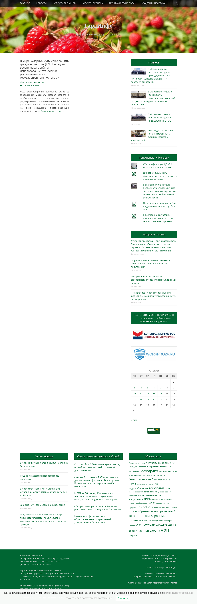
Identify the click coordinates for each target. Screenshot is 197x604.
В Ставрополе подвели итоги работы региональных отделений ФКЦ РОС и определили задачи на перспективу (153, 98)
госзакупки (156, 488)
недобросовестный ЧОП (145, 503)
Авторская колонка (154, 234)
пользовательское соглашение (94, 598)
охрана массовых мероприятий (164, 507)
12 (147, 393)
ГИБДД (132, 466)
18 (141, 399)
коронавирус (165, 491)
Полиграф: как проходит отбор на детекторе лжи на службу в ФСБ (159, 206)
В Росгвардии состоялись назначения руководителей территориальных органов (158, 218)
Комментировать (30, 85)
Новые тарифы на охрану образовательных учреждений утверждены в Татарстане (92, 519)
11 (141, 393)
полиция (147, 520)
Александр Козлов (137, 463)
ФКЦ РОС (167, 471)
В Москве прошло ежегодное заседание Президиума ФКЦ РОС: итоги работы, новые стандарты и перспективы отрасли (151, 75)
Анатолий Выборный (158, 463)
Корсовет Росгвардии (158, 467)
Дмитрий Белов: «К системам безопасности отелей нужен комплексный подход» (153, 279)
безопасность (140, 479)
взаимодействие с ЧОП (147, 484)
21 (160, 399)
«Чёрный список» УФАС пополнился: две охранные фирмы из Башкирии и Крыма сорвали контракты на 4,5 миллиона (96, 481)
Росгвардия (148, 470)
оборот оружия (162, 503)
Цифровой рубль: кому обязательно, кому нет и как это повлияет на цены (160, 176)
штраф (133, 535)
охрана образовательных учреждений (152, 511)
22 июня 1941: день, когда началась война (42, 504)
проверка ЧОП (135, 525)
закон (167, 488)
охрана (144, 506)
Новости (40, 82)
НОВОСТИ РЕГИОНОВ (64, 3)
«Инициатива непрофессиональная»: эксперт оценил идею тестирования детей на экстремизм (153, 296)
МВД (170, 466)
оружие (133, 507)
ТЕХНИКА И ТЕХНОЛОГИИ (122, 3)
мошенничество (152, 495)
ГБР (173, 463)
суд (161, 524)
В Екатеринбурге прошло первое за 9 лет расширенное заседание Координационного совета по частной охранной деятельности (159, 191)
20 (154, 399)
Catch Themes (170, 582)
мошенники (135, 495)
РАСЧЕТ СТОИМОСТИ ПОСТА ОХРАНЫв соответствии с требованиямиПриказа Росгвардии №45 (154, 318)
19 (147, 399)
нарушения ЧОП (139, 499)
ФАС (161, 471)
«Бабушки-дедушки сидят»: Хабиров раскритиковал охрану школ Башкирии (97, 507)
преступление (157, 520)
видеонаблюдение (139, 488)
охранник (158, 516)
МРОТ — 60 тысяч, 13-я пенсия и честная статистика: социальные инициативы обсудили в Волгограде (96, 496)
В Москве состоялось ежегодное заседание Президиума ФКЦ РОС (159, 117)
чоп (165, 530)
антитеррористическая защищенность (147, 475)
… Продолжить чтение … (51, 111)
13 (154, 393)
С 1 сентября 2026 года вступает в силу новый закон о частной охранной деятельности (97, 467)
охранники (136, 520)
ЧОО (175, 471)
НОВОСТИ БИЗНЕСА (92, 3)
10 (134, 393)
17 (134, 399)
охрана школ (139, 515)
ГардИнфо (98, 25)
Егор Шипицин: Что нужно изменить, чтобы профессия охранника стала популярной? (150, 263)
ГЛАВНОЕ (25, 3)
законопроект (135, 492)
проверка (168, 520)
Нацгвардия (134, 471)
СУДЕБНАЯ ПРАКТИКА (153, 3)
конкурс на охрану (150, 491)
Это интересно (44, 456)
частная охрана (148, 530)
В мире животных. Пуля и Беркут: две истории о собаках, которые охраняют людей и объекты (44, 492)
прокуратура (150, 524)
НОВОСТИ (41, 3)
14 (160, 393)
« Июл (134, 419)
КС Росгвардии (142, 466)
